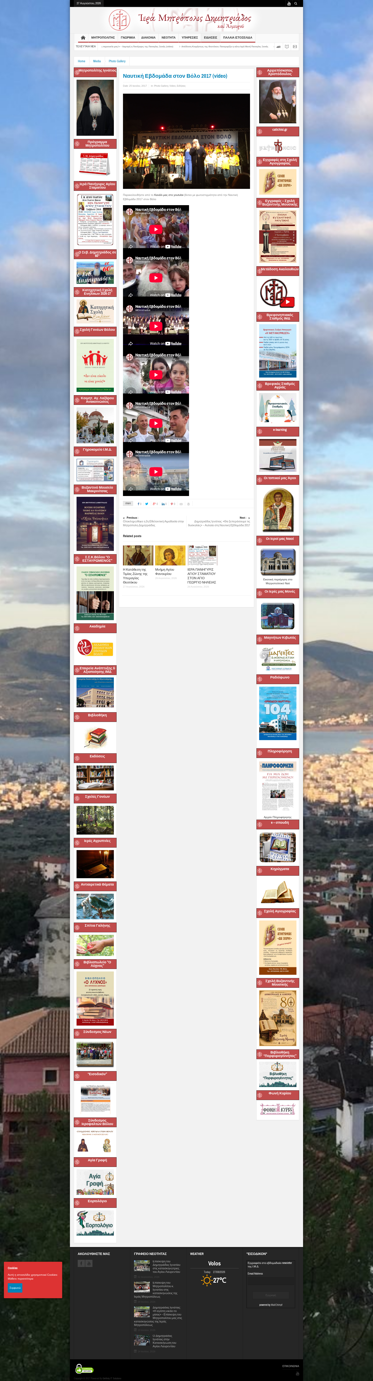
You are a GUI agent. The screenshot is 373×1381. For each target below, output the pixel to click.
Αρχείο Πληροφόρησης (278, 817)
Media (97, 61)
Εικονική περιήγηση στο (277, 579)
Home (81, 61)
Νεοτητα (169, 37)
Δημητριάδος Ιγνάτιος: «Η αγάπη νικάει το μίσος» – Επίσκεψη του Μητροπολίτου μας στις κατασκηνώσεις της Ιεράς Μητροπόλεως (158, 1316)
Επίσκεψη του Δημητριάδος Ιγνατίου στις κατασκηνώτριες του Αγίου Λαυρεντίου (166, 1267)
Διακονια (148, 37)
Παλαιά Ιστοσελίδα (237, 37)
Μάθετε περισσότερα (20, 1278)
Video (172, 86)
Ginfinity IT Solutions (112, 1378)
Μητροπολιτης (103, 37)
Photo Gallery (117, 61)
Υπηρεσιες (190, 37)
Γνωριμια (128, 37)
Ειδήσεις (181, 86)
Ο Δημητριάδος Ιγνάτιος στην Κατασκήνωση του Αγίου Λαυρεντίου (164, 1341)
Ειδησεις (210, 37)
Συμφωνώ (15, 1287)
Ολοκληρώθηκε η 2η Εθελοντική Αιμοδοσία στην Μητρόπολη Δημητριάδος (153, 521)
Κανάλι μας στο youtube (169, 194)
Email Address (255, 1274)
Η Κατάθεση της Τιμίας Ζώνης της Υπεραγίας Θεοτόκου (135, 576)
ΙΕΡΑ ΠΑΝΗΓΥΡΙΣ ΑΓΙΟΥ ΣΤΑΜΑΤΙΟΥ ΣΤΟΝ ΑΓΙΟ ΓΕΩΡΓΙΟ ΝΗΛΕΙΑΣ (201, 576)
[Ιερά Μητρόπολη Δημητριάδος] (186, 19)
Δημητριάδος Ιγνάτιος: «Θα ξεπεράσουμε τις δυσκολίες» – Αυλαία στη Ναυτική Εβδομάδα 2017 (219, 521)
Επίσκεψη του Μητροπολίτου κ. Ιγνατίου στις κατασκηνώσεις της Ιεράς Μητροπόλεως (155, 1290)
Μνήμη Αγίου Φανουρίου (164, 572)
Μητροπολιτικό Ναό (278, 583)
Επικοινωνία (290, 1366)
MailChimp (276, 1305)
